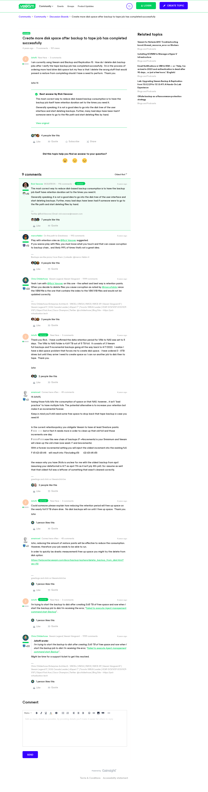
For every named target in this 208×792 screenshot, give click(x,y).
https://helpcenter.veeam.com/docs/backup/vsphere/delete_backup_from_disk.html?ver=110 (77, 562)
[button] (174, 5)
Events (60, 6)
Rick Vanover (37, 184)
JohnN (34, 57)
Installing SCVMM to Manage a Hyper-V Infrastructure (157, 55)
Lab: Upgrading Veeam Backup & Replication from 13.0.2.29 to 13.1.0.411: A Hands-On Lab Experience (159, 84)
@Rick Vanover (68, 240)
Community (25, 17)
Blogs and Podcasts (146, 49)
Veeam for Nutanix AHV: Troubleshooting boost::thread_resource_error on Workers (158, 43)
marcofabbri (36, 235)
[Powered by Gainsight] (104, 771)
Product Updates (86, 6)
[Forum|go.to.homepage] (27, 6)
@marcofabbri (110, 287)
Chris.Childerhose (39, 278)
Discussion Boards (59, 17)
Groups (70, 6)
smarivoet (35, 392)
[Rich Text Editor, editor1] (75, 731)
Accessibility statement (115, 778)
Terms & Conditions (90, 778)
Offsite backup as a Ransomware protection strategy (159, 98)
